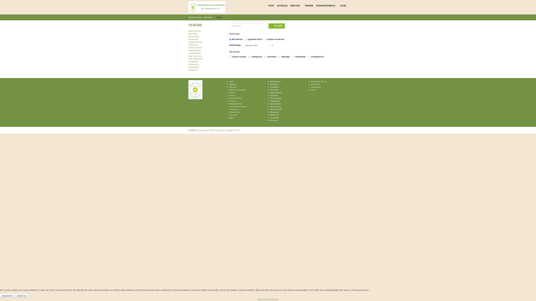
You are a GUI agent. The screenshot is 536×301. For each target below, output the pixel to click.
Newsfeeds (300, 56)
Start (271, 6)
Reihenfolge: (235, 45)
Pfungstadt (193, 61)
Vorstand (232, 93)
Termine (309, 6)
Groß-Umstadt (195, 47)
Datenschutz (316, 87)
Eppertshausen (195, 42)
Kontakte (271, 56)
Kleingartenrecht (235, 112)
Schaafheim (193, 67)
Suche (313, 90)
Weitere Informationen (268, 299)
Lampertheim (194, 53)
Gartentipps (233, 115)
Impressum (315, 84)
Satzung (231, 95)
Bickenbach (193, 36)
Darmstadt (193, 39)
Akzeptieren (7, 295)
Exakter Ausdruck (275, 39)
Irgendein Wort (255, 39)
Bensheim (193, 33)
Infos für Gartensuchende (237, 106)
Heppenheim (194, 50)
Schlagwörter (317, 56)
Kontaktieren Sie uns (319, 81)
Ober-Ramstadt (195, 58)
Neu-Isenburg (194, 56)
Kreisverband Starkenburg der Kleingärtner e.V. (218, 130)
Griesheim (193, 44)
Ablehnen (21, 295)
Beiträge (285, 56)
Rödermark (193, 64)
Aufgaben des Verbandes (237, 90)
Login (343, 6)
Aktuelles (282, 6)
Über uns (295, 6)
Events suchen (239, 56)
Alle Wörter (237, 39)
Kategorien (256, 56)
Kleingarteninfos (325, 6)
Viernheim (193, 70)
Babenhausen (194, 31)
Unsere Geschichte (235, 98)
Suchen (278, 26)
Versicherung (233, 109)
